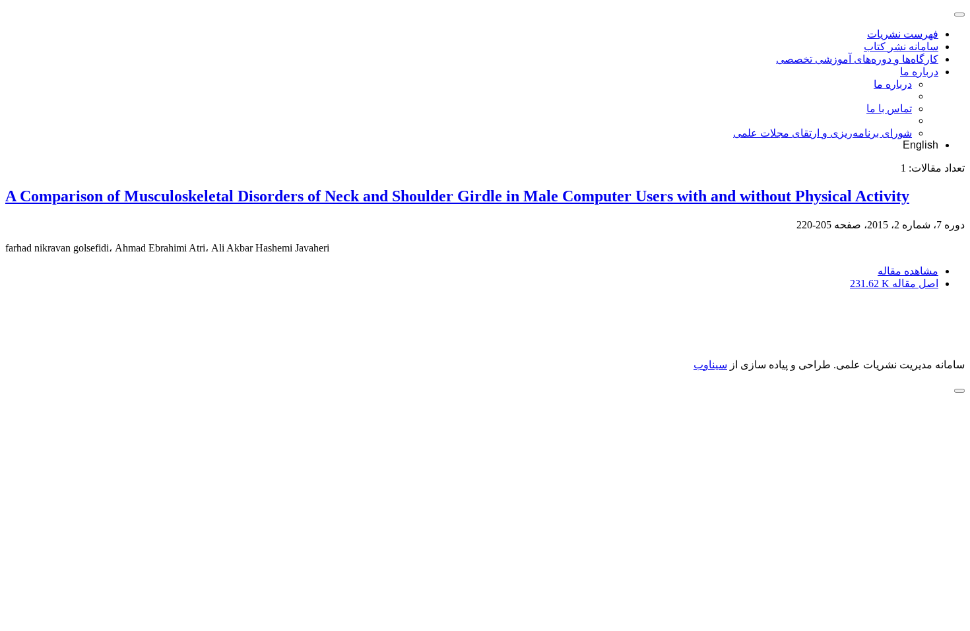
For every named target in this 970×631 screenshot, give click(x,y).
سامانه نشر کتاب (901, 46)
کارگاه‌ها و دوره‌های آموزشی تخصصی (857, 59)
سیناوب (710, 364)
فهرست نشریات (902, 34)
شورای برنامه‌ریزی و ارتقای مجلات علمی (822, 133)
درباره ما (919, 71)
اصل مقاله (894, 283)
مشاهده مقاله (908, 271)
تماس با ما (889, 108)
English (920, 144)
